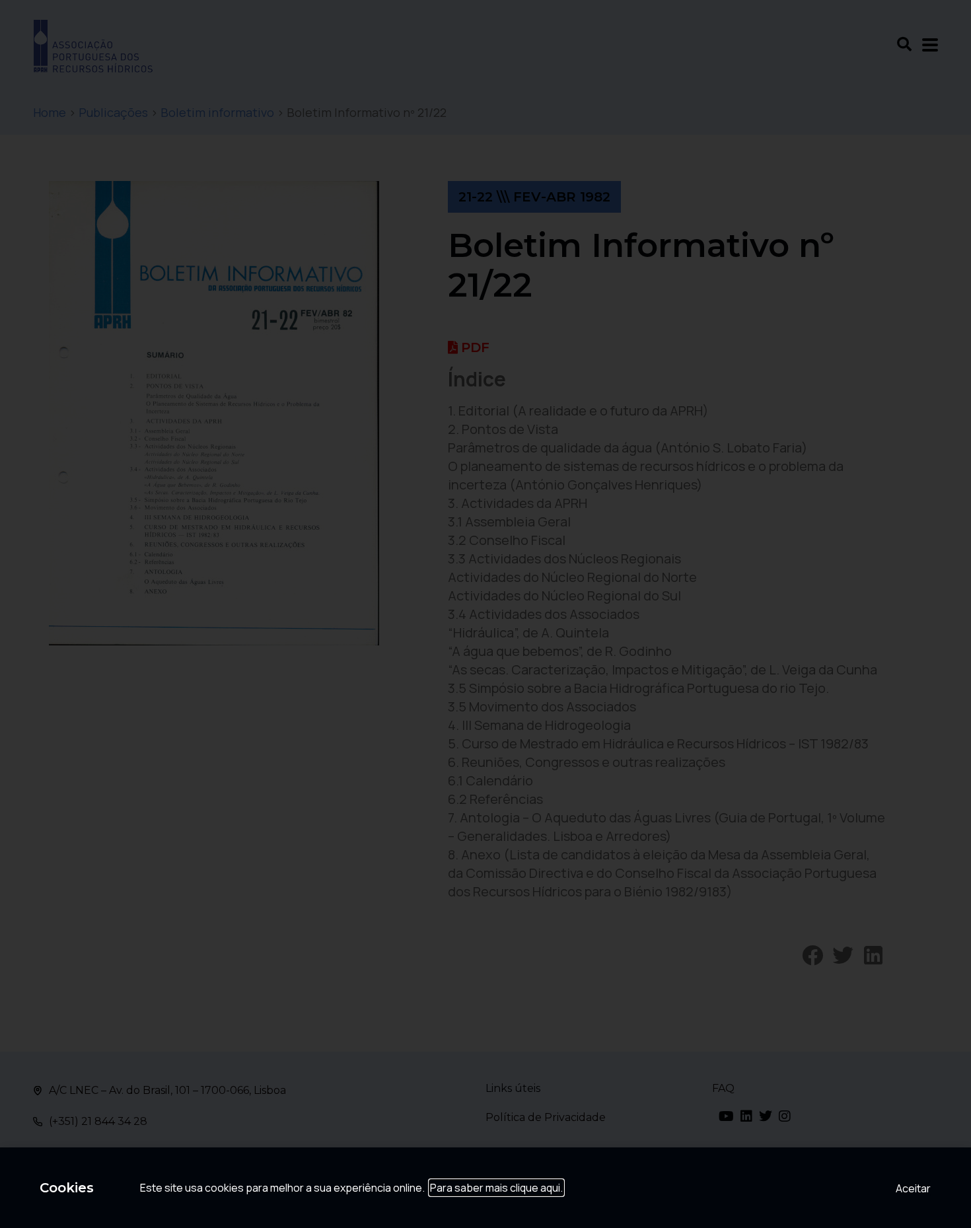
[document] (485, 614)
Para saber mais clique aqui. (496, 1187)
